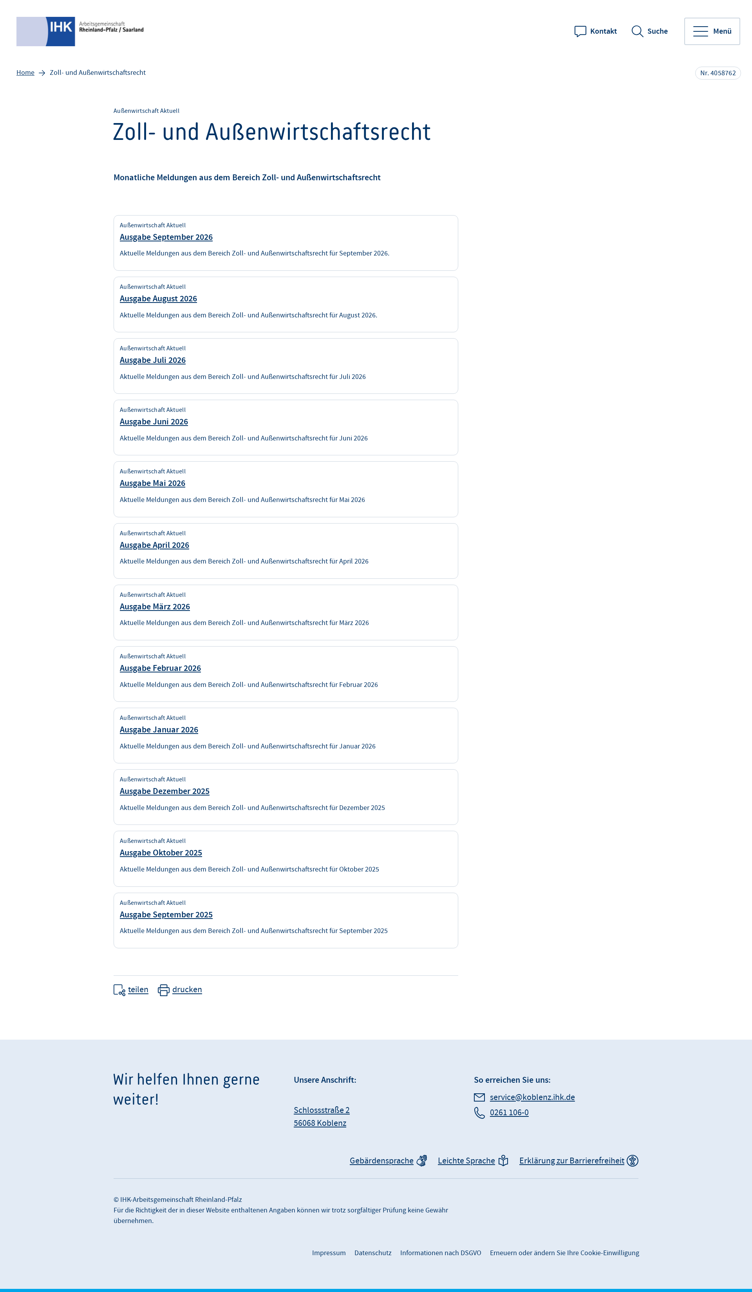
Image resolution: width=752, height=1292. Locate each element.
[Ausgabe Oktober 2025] (286, 858)
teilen (138, 990)
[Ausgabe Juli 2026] (286, 366)
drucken (187, 990)
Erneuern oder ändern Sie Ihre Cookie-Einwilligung (564, 1253)
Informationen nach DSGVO (440, 1253)
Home (25, 72)
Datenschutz (373, 1253)
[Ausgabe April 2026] (286, 551)
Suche (657, 31)
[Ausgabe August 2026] (286, 304)
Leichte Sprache (466, 1161)
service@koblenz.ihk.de (532, 1097)
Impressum (329, 1253)
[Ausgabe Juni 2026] (286, 427)
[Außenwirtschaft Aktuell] (81, 31)
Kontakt (603, 31)
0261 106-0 (509, 1112)
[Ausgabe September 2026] (286, 243)
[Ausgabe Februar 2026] (286, 674)
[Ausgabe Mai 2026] (286, 489)
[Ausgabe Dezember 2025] (286, 797)
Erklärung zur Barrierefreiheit (571, 1161)
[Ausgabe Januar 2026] (286, 735)
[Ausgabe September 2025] (286, 920)
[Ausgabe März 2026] (286, 612)
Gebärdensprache (382, 1161)
